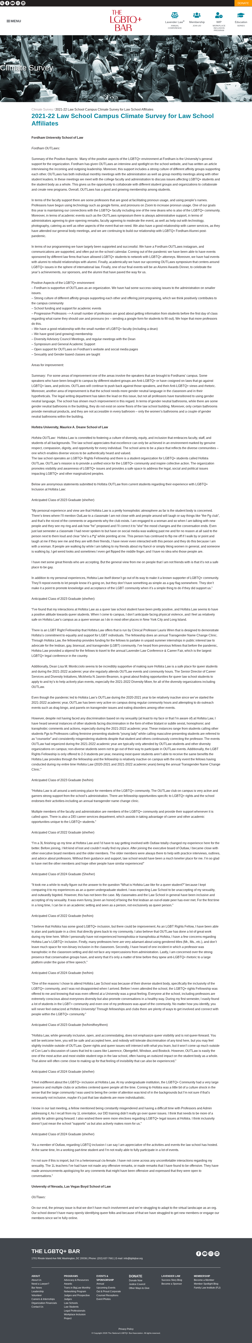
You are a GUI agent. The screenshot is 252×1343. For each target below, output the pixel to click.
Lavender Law (170, 1276)
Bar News (37, 1287)
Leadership (38, 1291)
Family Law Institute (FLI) (207, 1287)
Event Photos (103, 1299)
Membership (202, 1276)
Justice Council (137, 1284)
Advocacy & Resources (76, 1279)
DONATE (243, 3)
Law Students (71, 1306)
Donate (135, 1276)
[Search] (2, 3)
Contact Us (37, 1306)
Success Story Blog (171, 1279)
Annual (100, 1283)
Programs (71, 1276)
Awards (68, 1283)
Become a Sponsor (171, 1283)
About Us (36, 1279)
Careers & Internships (43, 1299)
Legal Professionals (74, 1310)
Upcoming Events (105, 1287)
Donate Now (135, 1280)
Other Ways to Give (139, 1288)
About (36, 1276)
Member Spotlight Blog (206, 1283)
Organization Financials (44, 1302)
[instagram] (18, 3)
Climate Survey (26, 67)
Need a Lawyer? (40, 1283)
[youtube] (12, 3)
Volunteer (37, 1295)
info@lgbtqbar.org (133, 1258)
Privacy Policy (126, 1329)
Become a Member (204, 1279)
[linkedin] (23, 3)
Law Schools (71, 1302)
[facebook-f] (7, 3)
